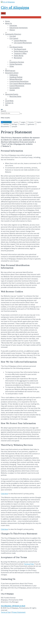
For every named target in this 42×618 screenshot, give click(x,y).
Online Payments (15, 64)
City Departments (16, 47)
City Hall (12, 36)
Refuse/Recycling (15, 79)
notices (6, 124)
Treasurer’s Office (20, 53)
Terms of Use (29, 564)
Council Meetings (20, 40)
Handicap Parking (15, 77)
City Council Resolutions (23, 43)
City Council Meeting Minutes (20, 83)
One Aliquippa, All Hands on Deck (13, 606)
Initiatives (13, 25)
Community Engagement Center (17, 17)
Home (7, 21)
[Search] (21, 113)
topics (38, 122)
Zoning (12, 90)
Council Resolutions (16, 86)
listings (14, 124)
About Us (8, 23)
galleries (31, 124)
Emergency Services (16, 62)
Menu (3, 13)
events (22, 124)
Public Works (18, 55)
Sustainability (14, 88)
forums (31, 122)
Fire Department (20, 49)
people (14, 126)
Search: (3, 111)
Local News (9, 101)
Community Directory (13, 34)
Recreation (18, 58)
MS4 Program (10, 70)
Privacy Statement (19, 612)
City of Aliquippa (15, 7)
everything (7, 122)
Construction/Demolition (18, 81)
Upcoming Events (11, 94)
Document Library (11, 73)
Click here (4, 493)
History (12, 30)
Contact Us (9, 103)
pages (23, 122)
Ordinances (13, 75)
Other (11, 66)
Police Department (21, 51)
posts (16, 122)
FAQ (6, 105)
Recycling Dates (15, 96)
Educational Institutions (18, 28)
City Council (13, 38)
